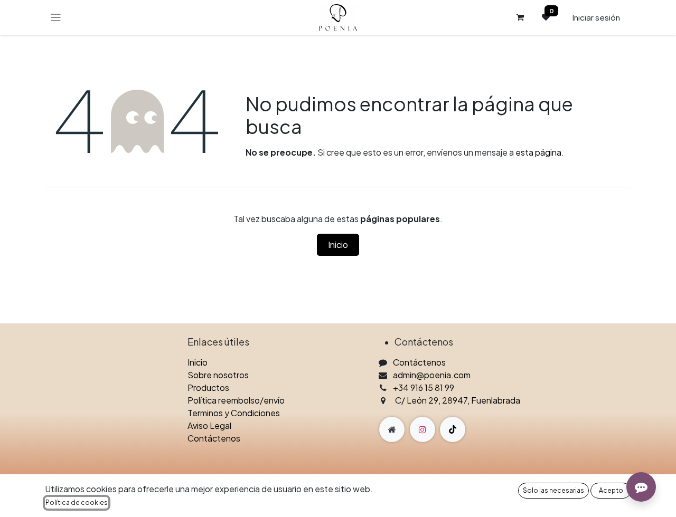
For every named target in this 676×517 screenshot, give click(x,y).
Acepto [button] (611, 490)
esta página (538, 152)
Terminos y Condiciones (233, 412)
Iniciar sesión (596, 17)
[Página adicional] (392, 429)
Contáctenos (213, 438)
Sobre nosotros (218, 374)
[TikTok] (452, 429)
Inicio (338, 244)
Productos (208, 387)
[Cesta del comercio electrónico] (520, 17)
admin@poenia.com (432, 374)
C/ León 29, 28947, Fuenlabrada (457, 400)
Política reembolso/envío (236, 400)
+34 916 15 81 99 (423, 387)
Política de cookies (76, 502)
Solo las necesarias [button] (553, 490)
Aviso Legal (209, 425)
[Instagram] (422, 429)
